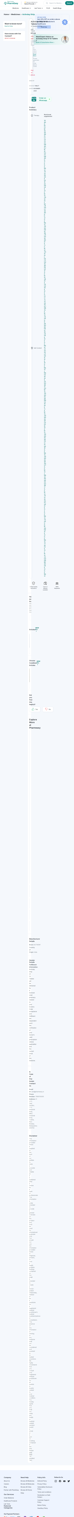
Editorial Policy (42, 1481)
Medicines (15, 14)
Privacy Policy (41, 1484)
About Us (7, 1481)
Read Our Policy (9, 26)
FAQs (22, 1493)
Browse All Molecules (27, 1484)
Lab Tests (37, 8)
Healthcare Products (10, 1501)
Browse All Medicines (27, 1481)
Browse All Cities (26, 1487)
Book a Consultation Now (44, 42)
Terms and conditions (44, 1492)
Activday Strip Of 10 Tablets (29, 14)
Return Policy (41, 1505)
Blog (5, 1487)
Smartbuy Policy (42, 1508)
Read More (34, 55)
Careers (6, 1484)
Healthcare (25, 8)
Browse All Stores (26, 1490)
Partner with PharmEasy (11, 1490)
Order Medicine (9, 1498)
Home (6, 14)
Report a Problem (10, 38)
